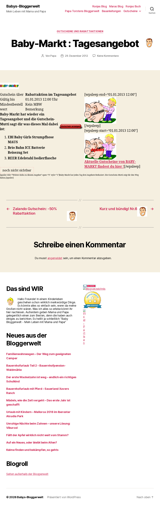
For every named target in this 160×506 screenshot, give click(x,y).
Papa (53, 55)
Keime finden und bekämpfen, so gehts (32, 449)
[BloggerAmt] (118, 288)
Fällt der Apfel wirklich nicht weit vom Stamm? (37, 435)
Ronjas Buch (133, 6)
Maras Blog (116, 6)
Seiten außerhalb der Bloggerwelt (27, 474)
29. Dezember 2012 (76, 55)
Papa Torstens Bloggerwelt (82, 11)
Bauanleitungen (111, 11)
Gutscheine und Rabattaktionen (80, 31)
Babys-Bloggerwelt (23, 6)
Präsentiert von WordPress (64, 497)
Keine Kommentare (108, 55)
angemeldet (55, 258)
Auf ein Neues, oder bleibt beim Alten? (31, 442)
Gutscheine (130, 11)
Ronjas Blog (99, 6)
